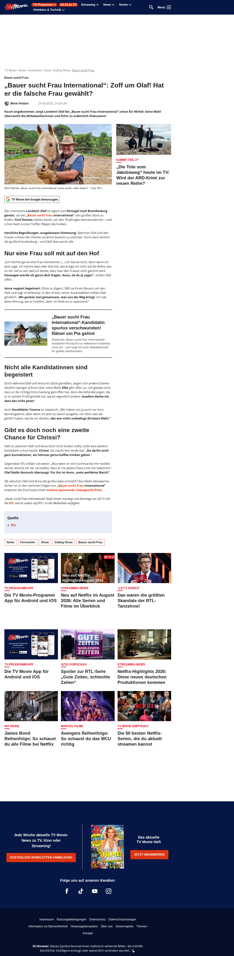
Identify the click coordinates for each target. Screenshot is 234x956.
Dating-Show (61, 70)
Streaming (88, 4)
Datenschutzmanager (122, 919)
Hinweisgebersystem (84, 926)
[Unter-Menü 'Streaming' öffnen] (97, 5)
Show (47, 70)
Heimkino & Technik (47, 9)
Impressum (46, 919)
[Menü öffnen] (169, 7)
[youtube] (94, 891)
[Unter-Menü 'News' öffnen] (113, 5)
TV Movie (10, 70)
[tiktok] (80, 891)
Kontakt (88, 933)
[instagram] (108, 891)
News (107, 4)
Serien (123, 4)
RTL (11, 503)
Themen (141, 926)
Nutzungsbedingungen (71, 919)
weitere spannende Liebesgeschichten (74, 490)
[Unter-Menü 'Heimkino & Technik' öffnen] (63, 10)
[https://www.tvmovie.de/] (16, 7)
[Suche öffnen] (151, 7)
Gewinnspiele (124, 926)
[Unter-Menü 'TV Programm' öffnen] (54, 5)
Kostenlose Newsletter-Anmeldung (41, 857)
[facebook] (66, 891)
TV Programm (42, 4)
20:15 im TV (69, 4)
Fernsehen (35, 70)
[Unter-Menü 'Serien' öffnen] (130, 5)
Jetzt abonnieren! (149, 854)
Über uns (107, 926)
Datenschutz (97, 919)
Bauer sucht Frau (83, 70)
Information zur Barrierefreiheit (48, 926)
